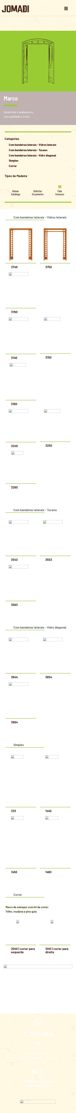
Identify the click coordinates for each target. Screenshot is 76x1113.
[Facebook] (35, 1072)
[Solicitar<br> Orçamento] (37, 186)
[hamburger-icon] (66, 9)
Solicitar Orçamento (38, 193)
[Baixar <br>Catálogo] (15, 186)
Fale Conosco (59, 193)
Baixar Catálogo (15, 193)
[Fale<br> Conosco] (59, 186)
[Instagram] (41, 1072)
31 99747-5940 (38, 1034)
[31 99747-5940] (38, 1021)
